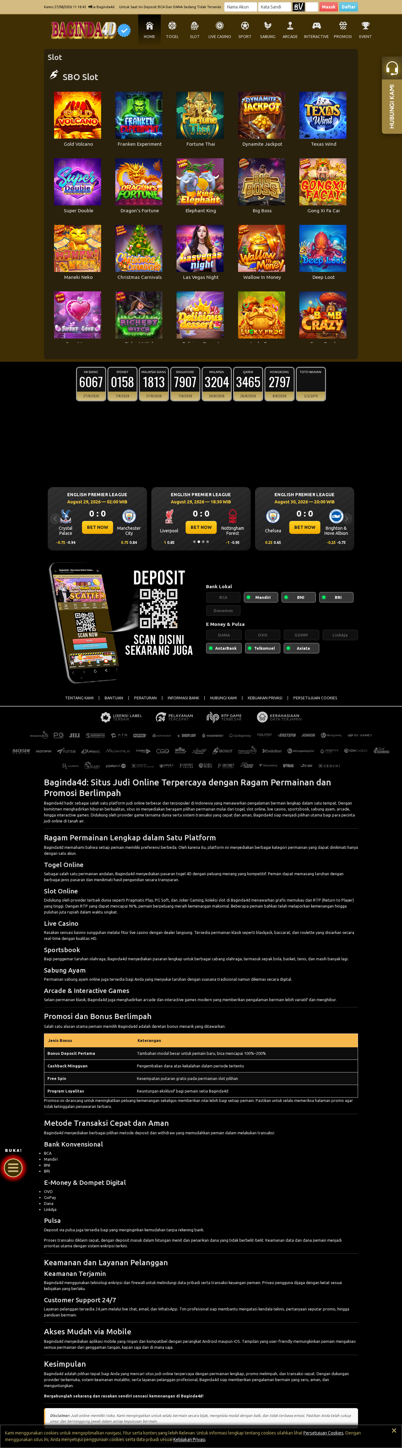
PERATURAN (145, 698)
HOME (149, 37)
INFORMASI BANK (183, 698)
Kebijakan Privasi (189, 1439)
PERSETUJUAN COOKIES (315, 698)
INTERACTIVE (316, 37)
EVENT (365, 37)
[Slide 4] (207, 541)
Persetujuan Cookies (323, 1432)
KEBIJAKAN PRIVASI (265, 698)
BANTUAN (114, 698)
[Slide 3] (203, 541)
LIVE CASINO (220, 37)
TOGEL (172, 37)
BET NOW (97, 527)
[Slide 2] (199, 541)
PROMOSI (343, 37)
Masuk (328, 6)
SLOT (195, 37)
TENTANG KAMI (79, 698)
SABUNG (267, 37)
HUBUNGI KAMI (223, 698)
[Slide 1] (194, 541)
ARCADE (290, 37)
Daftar (349, 6)
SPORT (245, 37)
